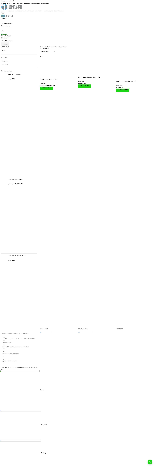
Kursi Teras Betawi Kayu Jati (89, 77)
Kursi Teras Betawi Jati (48, 80)
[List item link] (19, 350)
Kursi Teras (43, 83)
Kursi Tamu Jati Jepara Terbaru (16, 255)
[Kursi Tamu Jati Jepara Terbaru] (3, 290)
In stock (5, 64)
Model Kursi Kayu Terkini (15, 74)
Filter (4, 50)
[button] (150, 462)
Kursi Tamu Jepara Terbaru (15, 179)
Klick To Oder (47, 87)
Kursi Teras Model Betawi (126, 82)
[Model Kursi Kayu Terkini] (3, 125)
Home (41, 47)
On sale (5, 61)
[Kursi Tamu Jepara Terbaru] (3, 215)
